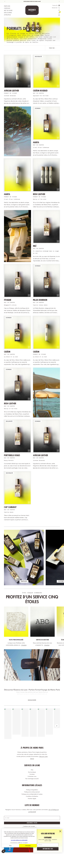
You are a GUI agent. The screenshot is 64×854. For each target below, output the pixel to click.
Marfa (36, 142)
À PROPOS (7, 15)
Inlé (34, 246)
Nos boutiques (32, 772)
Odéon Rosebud (40, 91)
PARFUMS (7, 6)
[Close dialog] (60, 831)
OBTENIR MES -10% (48, 849)
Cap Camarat (10, 507)
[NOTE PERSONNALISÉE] (16, 622)
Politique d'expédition (32, 790)
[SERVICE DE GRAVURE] (42, 622)
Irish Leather (39, 194)
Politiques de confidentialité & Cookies (32, 794)
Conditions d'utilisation (32, 796)
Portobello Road (12, 455)
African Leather (11, 91)
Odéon (7, 352)
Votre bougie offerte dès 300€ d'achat (32, 1)
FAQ (32, 770)
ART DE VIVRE (8, 10)
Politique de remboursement (32, 792)
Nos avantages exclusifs (32, 778)
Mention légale (32, 798)
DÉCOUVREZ (8, 12)
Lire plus (23, 645)
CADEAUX (7, 8)
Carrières (32, 774)
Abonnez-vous (32, 823)
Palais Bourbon (40, 300)
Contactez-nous (32, 776)
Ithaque (7, 300)
